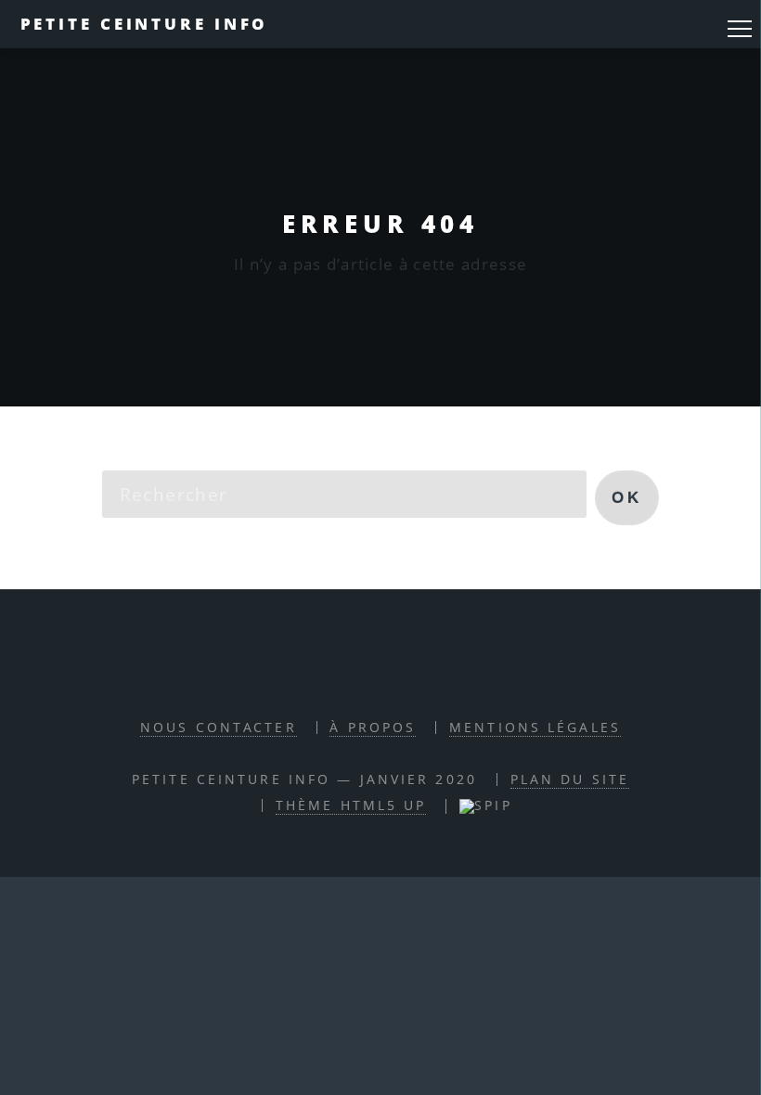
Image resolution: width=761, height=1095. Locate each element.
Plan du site (569, 779)
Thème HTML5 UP (351, 805)
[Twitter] (401, 672)
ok (627, 497)
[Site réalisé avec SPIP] (485, 805)
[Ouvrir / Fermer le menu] (739, 29)
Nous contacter (218, 727)
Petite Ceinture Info (144, 23)
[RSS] (313, 672)
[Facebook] (357, 672)
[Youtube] (443, 672)
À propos (372, 727)
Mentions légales (535, 727)
